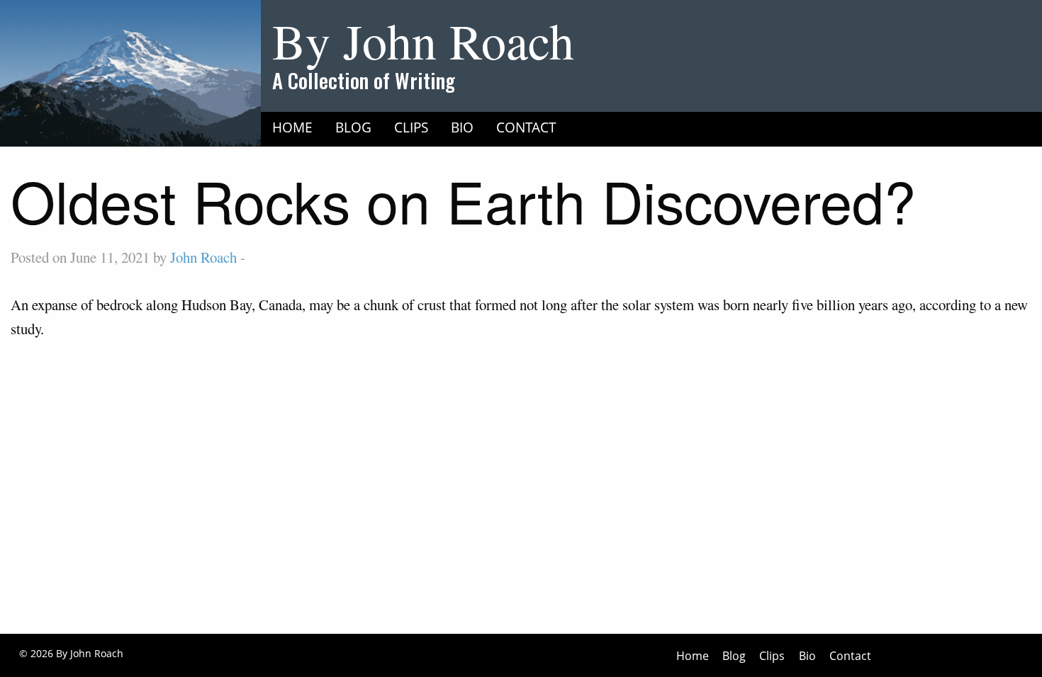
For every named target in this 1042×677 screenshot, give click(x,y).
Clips (411, 127)
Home (292, 127)
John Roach (203, 257)
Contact (526, 127)
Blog (353, 127)
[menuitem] (292, 127)
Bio (462, 127)
